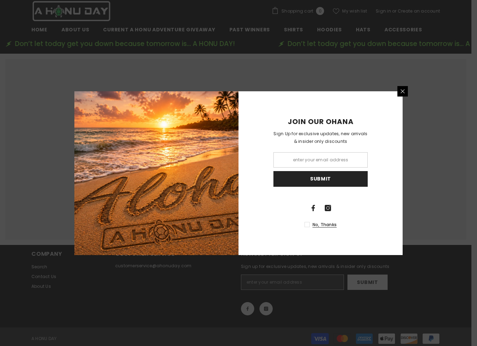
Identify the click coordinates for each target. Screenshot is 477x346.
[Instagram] (328, 208)
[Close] (402, 91)
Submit (320, 178)
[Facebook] (313, 208)
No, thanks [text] (325, 225)
